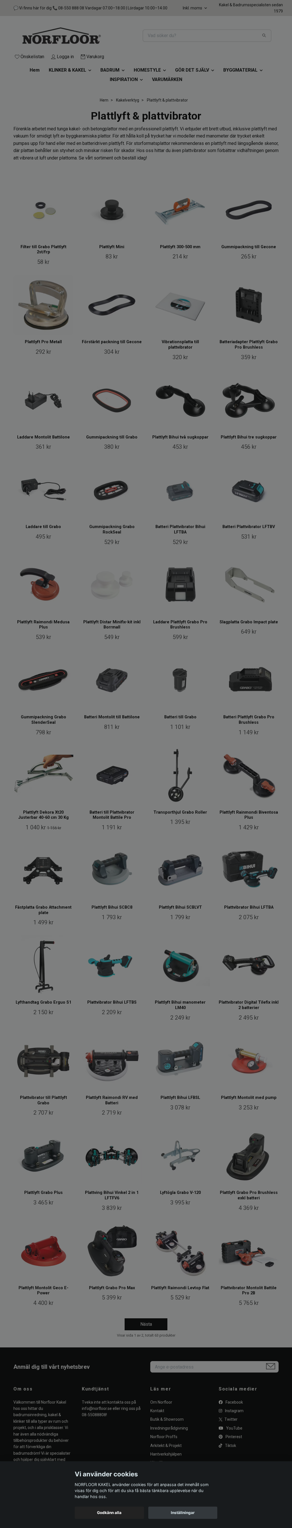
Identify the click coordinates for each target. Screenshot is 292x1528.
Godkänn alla (109, 1512)
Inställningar (183, 1512)
